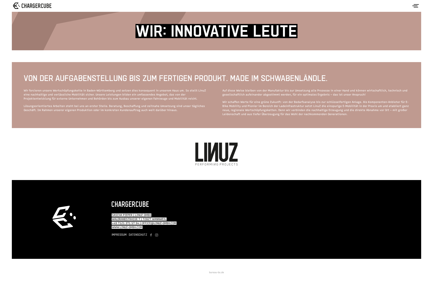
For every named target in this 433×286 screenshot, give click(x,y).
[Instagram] (156, 235)
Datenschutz (138, 234)
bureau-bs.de (216, 272)
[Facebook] (151, 235)
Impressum (119, 234)
